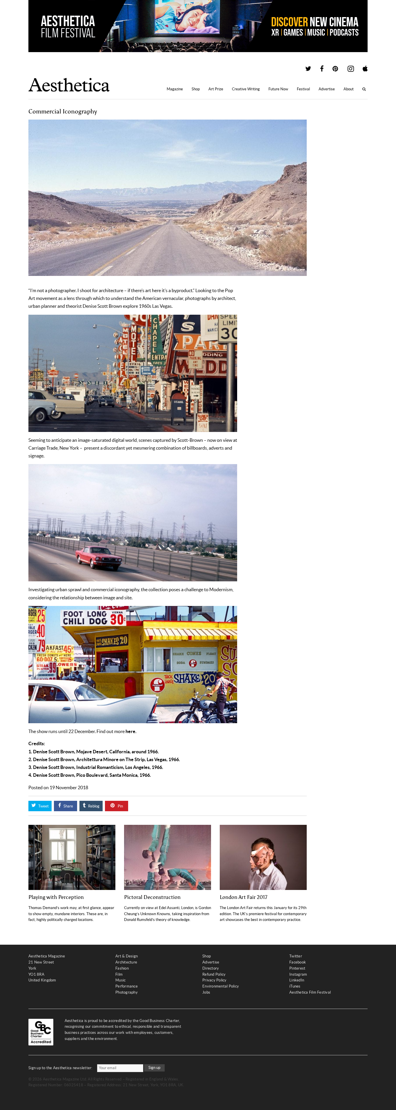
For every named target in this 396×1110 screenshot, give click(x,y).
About (349, 89)
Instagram (298, 974)
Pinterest (297, 968)
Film (119, 974)
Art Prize (215, 89)
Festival (303, 89)
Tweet (43, 806)
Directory (210, 968)
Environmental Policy (220, 986)
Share (68, 806)
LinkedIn (296, 980)
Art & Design (126, 956)
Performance (126, 986)
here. (131, 731)
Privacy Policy (214, 980)
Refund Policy (214, 974)
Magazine (175, 89)
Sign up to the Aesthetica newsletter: (60, 1068)
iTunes (295, 986)
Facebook (297, 962)
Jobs (206, 992)
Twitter (295, 956)
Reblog (93, 806)
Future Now (278, 89)
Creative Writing (246, 89)
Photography (126, 992)
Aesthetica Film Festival (310, 992)
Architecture (126, 962)
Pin (120, 806)
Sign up (154, 1067)
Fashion (122, 968)
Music (120, 980)
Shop (196, 89)
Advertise (327, 89)
